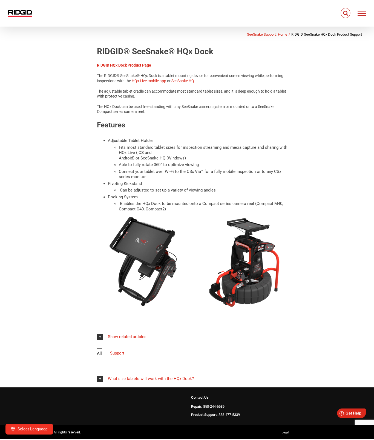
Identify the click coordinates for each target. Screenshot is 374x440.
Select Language (32, 429)
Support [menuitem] (117, 353)
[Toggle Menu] (362, 13)
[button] (193, 337)
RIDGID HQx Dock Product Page (124, 65)
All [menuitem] (99, 353)
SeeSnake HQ (182, 81)
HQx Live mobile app (149, 81)
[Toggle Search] (345, 13)
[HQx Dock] (143, 217)
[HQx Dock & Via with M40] (244, 217)
